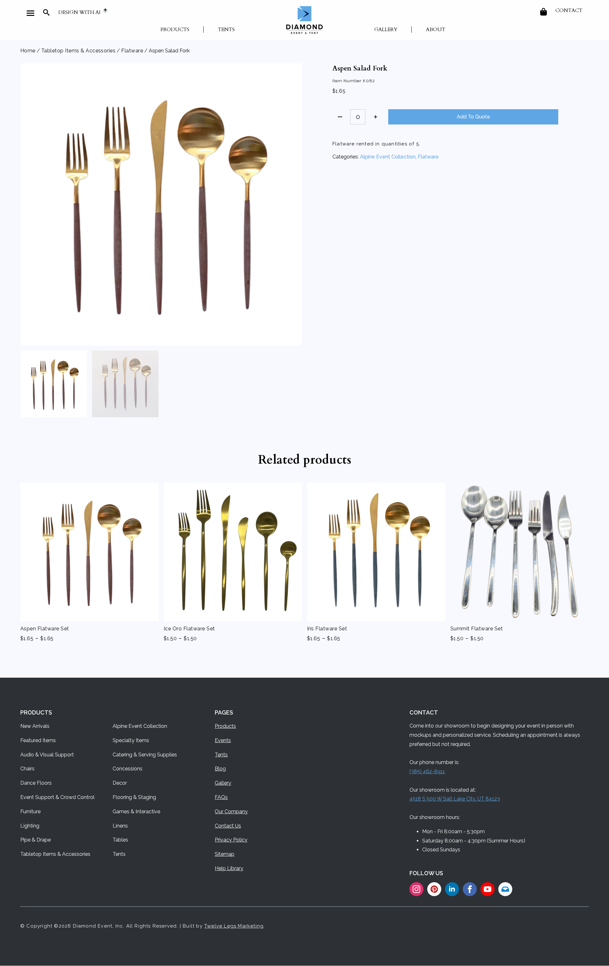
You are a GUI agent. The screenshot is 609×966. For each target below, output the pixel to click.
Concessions (127, 769)
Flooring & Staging (134, 797)
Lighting (29, 826)
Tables (120, 840)
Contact (568, 10)
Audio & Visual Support (47, 755)
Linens (120, 826)
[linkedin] (452, 889)
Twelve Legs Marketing (234, 926)
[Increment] (375, 116)
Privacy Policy (231, 840)
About (435, 29)
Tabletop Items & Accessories (78, 51)
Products (174, 29)
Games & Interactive (136, 811)
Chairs (27, 769)
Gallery (385, 29)
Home (28, 51)
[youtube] (487, 889)
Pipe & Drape (35, 840)
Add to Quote (473, 117)
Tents (226, 29)
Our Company (231, 811)
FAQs (221, 797)
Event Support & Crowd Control (57, 797)
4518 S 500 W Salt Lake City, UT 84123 (454, 799)
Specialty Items (131, 740)
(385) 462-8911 (427, 771)
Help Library (229, 868)
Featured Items (38, 740)
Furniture (30, 811)
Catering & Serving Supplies (145, 755)
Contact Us (228, 826)
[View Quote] (544, 12)
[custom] (434, 889)
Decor (120, 783)
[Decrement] (340, 116)
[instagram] (416, 889)
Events (223, 740)
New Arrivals (34, 726)
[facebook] (470, 889)
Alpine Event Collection (388, 157)
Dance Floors (36, 783)
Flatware (132, 51)
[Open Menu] (30, 13)
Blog (220, 769)
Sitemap (224, 854)
